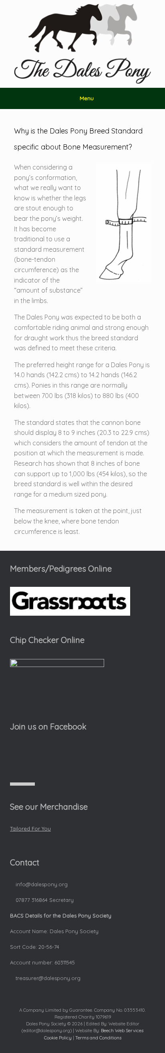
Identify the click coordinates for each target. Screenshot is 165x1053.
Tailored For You (30, 828)
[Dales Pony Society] (82, 44)
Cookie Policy (58, 1038)
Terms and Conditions (98, 1038)
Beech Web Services (122, 1030)
